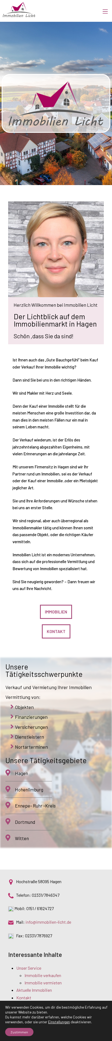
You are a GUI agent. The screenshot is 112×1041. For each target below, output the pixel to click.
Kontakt (23, 997)
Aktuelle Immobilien (34, 990)
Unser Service (28, 968)
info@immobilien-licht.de (48, 922)
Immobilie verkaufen (42, 975)
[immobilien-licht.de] (19, 9)
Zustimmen (19, 1032)
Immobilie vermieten (43, 982)
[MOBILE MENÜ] (107, 10)
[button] (56, 612)
